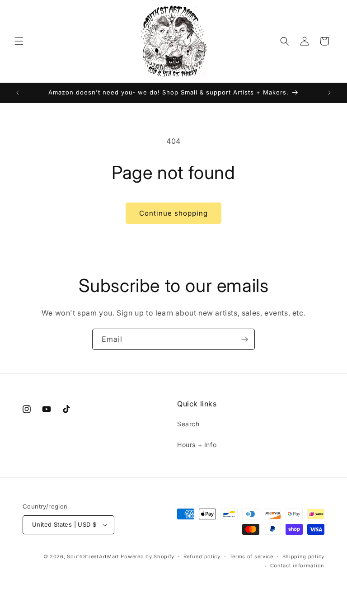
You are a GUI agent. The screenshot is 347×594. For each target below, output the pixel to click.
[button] (19, 41)
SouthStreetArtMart (93, 556)
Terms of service (251, 556)
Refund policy (201, 556)
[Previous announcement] (18, 93)
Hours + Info (196, 444)
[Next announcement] (329, 93)
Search (188, 424)
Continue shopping (173, 213)
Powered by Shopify (147, 556)
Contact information (297, 565)
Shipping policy (303, 556)
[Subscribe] (244, 339)
